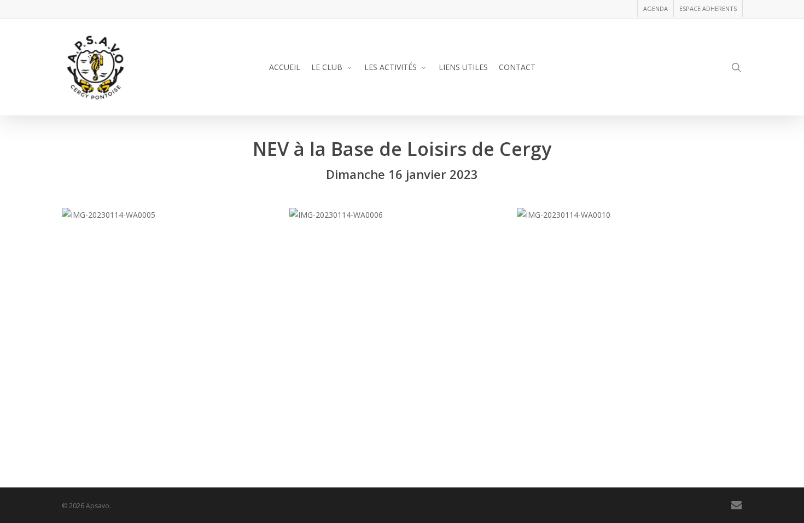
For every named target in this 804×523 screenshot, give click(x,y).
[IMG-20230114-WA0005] (173, 215)
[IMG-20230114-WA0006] (400, 215)
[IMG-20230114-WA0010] (628, 215)
